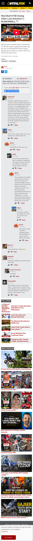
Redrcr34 (10, 245)
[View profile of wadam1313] (4, 98)
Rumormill (4, 61)
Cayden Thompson (15, 269)
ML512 (5, 66)
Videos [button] (23, 8)
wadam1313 (11, 96)
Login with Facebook (13, 91)
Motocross (25, 524)
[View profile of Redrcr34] (4, 246)
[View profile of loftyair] (4, 131)
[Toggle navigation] (3, 3)
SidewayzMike (12, 281)
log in (17, 87)
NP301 (14, 154)
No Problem (8, 537)
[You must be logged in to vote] (8, 125)
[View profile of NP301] (9, 155)
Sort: (18, 78)
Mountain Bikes (15, 524)
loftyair (10, 130)
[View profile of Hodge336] (4, 257)
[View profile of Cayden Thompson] (7, 271)
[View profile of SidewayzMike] (4, 282)
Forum (30, 8)
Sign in (28, 11)
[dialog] (16, 533)
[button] (2, 71)
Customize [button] (4, 531)
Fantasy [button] (14, 8)
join (14, 87)
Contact (7, 524)
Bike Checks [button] (5, 8)
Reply (16, 125)
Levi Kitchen (12, 61)
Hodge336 (10, 256)
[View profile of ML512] (2, 67)
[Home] (16, 3)
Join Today (22, 11)
